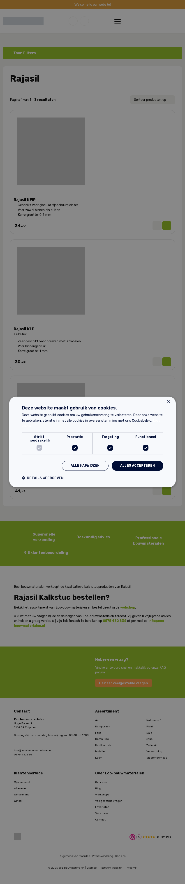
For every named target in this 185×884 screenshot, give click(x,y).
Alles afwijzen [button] (85, 466)
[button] (43, 478)
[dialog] (92, 442)
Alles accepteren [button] (137, 466)
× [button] (168, 402)
